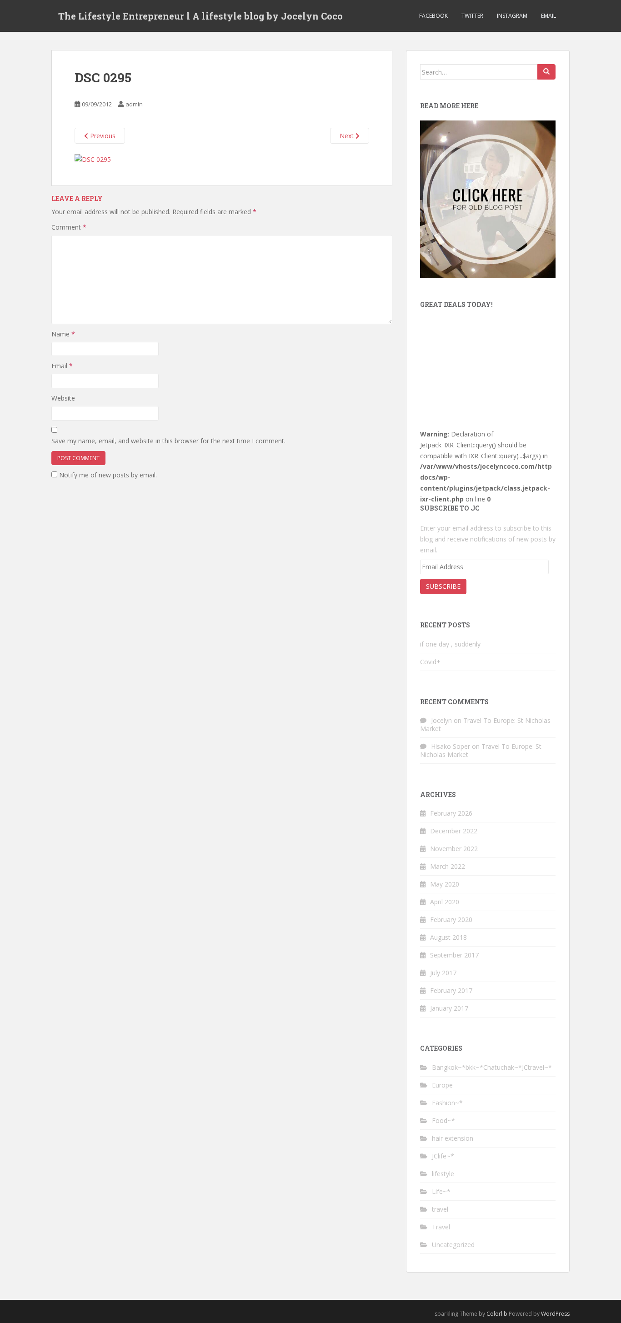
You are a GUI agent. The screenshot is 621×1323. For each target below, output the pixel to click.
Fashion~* (447, 1102)
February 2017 (451, 990)
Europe (442, 1085)
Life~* (441, 1191)
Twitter (472, 16)
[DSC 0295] (93, 158)
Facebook (433, 16)
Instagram (512, 16)
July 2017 (443, 972)
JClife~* (443, 1156)
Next (348, 135)
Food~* (443, 1120)
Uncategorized (453, 1244)
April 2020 (444, 901)
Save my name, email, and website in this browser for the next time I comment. (168, 440)
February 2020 (451, 919)
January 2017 (449, 1008)
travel (440, 1209)
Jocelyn (441, 720)
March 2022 (447, 866)
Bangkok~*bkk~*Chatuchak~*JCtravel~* (492, 1067)
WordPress (555, 1314)
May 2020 (444, 884)
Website (63, 398)
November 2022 (454, 848)
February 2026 (451, 813)
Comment (68, 227)
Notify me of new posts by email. (108, 475)
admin (134, 104)
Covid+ (430, 661)
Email (548, 16)
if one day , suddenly (450, 644)
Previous (101, 135)
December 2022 (453, 831)
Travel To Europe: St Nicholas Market (485, 724)
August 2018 (448, 937)
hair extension (452, 1138)
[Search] (546, 72)
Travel (441, 1227)
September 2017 (454, 955)
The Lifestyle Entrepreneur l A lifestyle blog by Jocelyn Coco (200, 16)
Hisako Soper (450, 746)
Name (63, 334)
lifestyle (443, 1173)
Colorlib (496, 1314)
